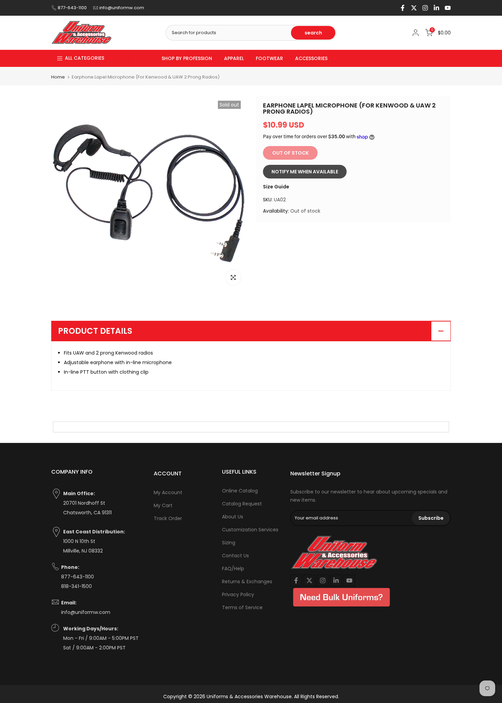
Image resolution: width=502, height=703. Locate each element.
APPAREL (234, 58)
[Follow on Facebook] (403, 8)
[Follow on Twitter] (414, 8)
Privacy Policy (238, 594)
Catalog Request (242, 503)
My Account (168, 492)
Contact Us (235, 555)
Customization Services (250, 529)
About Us (232, 516)
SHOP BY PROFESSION (187, 58)
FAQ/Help (233, 568)
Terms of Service (242, 607)
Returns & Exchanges (247, 581)
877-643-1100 (72, 7)
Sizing (228, 542)
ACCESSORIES (311, 58)
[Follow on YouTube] (448, 8)
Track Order (168, 518)
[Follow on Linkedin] (436, 8)
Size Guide (276, 186)
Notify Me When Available (304, 171)
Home (58, 77)
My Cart (163, 505)
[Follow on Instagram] (425, 8)
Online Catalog (240, 490)
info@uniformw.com (121, 7)
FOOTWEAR (269, 58)
